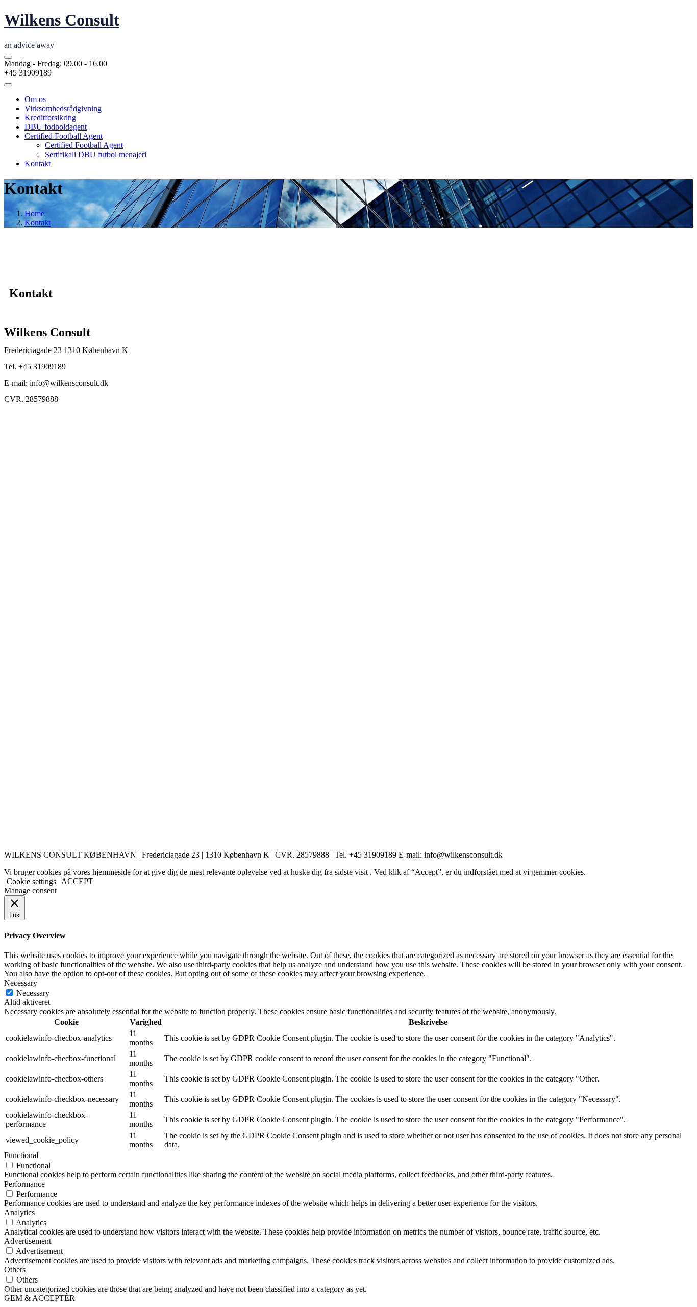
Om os (35, 99)
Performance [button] (24, 1183)
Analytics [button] (19, 1212)
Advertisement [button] (27, 1241)
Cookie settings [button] (31, 881)
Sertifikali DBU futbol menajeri (95, 154)
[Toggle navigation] (8, 84)
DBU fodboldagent (55, 126)
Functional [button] (21, 1155)
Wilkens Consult (61, 20)
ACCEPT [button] (77, 881)
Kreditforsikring (50, 117)
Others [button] (15, 1269)
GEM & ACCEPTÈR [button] (39, 1298)
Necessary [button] (20, 982)
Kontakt (37, 163)
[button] (8, 57)
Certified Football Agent (63, 136)
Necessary (32, 993)
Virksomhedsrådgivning (63, 108)
